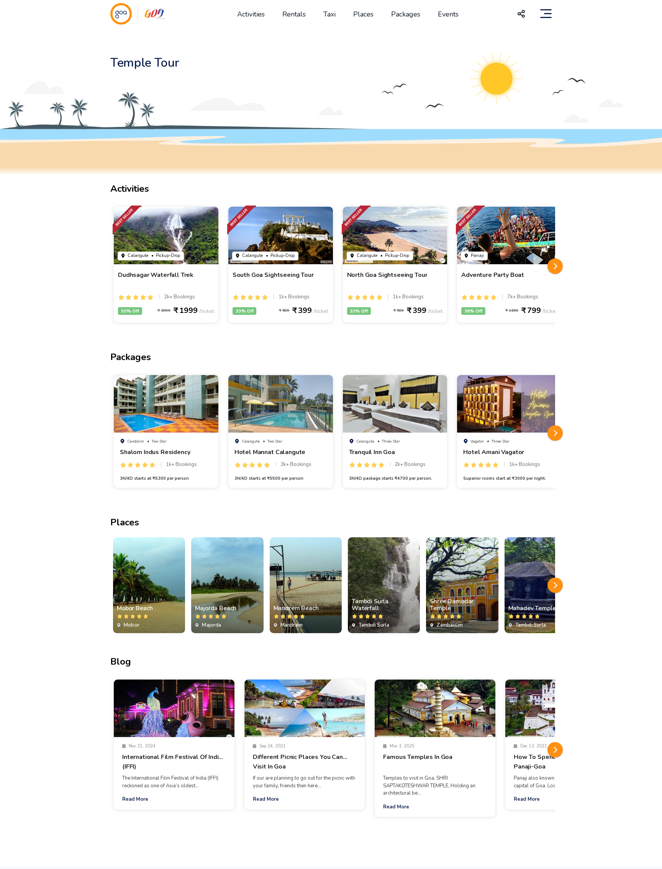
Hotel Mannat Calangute (269, 452)
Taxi (329, 14)
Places (363, 14)
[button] (555, 266)
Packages (405, 14)
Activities (251, 14)
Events (448, 14)
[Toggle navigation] (546, 13)
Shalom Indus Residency (155, 452)
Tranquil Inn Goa (372, 452)
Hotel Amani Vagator (493, 452)
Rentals (294, 14)
